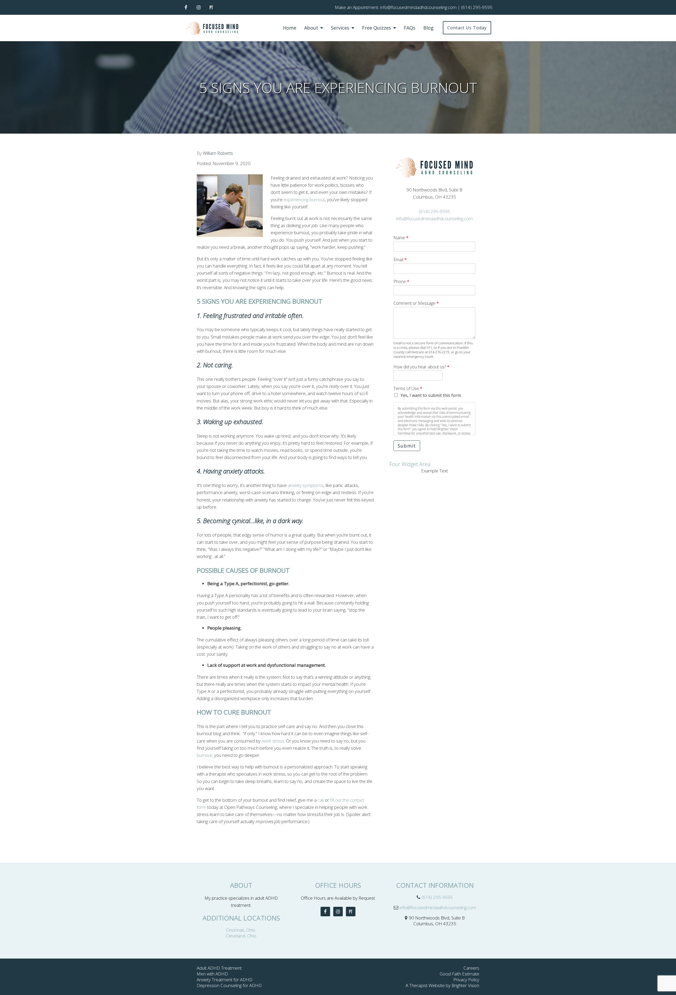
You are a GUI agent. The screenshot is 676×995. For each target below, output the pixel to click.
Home (289, 28)
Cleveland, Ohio (241, 936)
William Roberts (218, 153)
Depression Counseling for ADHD (229, 985)
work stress (273, 741)
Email (400, 259)
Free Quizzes (376, 28)
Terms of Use (407, 388)
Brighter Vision (465, 985)
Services (340, 28)
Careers (471, 968)
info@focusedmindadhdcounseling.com (434, 218)
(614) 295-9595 (434, 211)
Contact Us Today (467, 28)
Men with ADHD (212, 974)
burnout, (205, 755)
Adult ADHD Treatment (219, 968)
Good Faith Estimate (459, 974)
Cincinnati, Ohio (241, 930)
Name (401, 238)
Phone (401, 281)
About (311, 28)
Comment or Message (416, 303)
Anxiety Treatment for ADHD (224, 980)
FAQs (409, 28)
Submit (407, 446)
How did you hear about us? (421, 367)
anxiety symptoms (305, 485)
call (321, 800)
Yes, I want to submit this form (431, 395)
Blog (428, 28)
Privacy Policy (466, 980)
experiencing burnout (304, 199)
